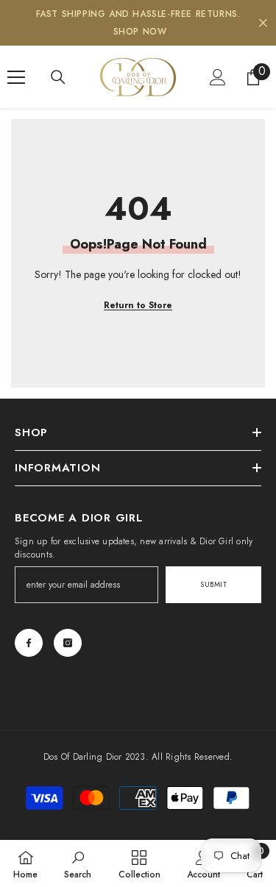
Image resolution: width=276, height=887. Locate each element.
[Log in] (218, 77)
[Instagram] (68, 643)
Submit (213, 584)
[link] (78, 863)
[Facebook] (29, 643)
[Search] (58, 77)
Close (263, 23)
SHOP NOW (140, 31)
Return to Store (138, 305)
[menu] (16, 77)
